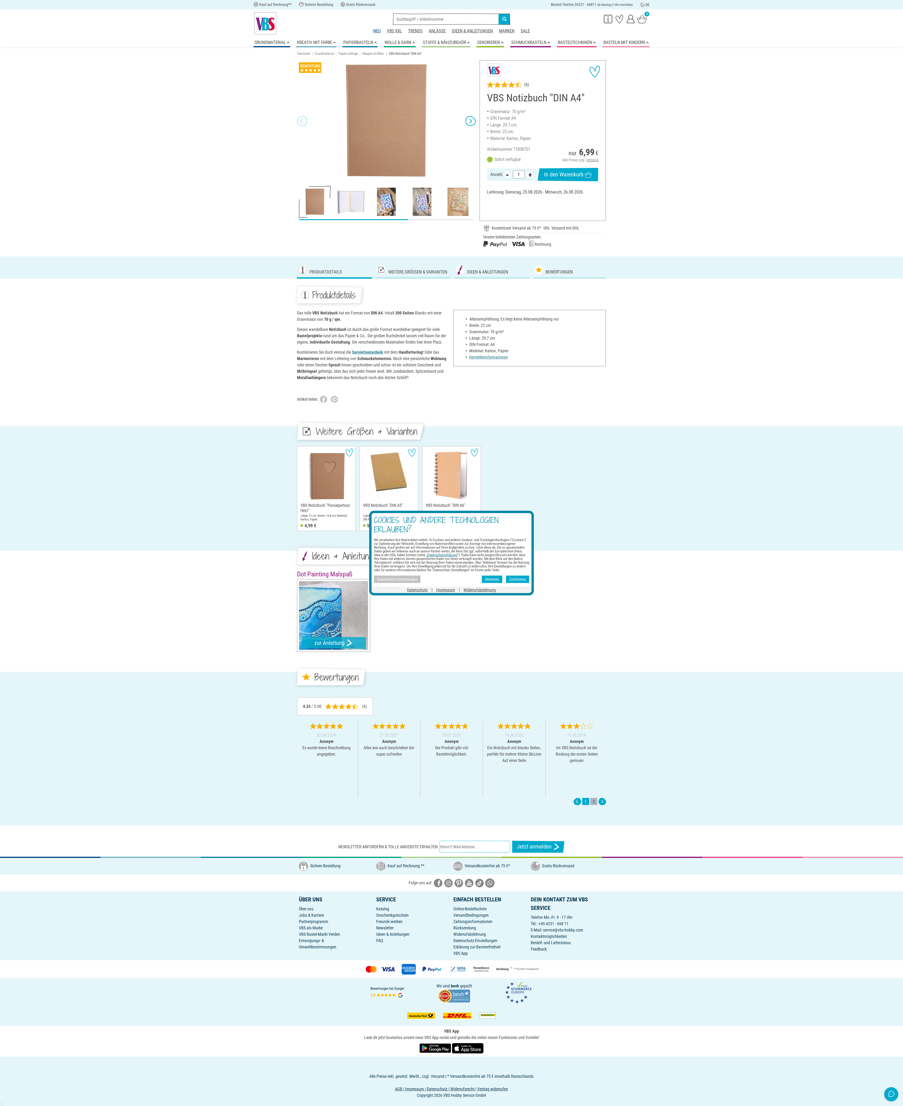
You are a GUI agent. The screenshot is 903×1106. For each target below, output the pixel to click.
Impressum (445, 589)
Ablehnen (492, 579)
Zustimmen (517, 579)
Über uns (306, 908)
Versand (592, 160)
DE (648, 5)
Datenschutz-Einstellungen (475, 940)
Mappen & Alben (373, 54)
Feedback (539, 949)
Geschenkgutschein (392, 915)
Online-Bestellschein (470, 908)
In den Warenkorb (563, 174)
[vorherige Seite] (577, 801)
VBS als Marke (311, 927)
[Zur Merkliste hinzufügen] (595, 71)
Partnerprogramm (313, 921)
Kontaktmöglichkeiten (549, 936)
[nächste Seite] (602, 801)
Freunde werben (389, 921)
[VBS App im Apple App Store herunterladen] (467, 1048)
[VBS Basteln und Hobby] (265, 23)
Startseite (303, 54)
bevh (455, 985)
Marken (507, 31)
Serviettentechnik (367, 352)
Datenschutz (417, 589)
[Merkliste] (619, 18)
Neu (377, 31)
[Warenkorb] (642, 18)
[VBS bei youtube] (469, 882)
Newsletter (385, 927)
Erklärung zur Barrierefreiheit (476, 946)
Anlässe (437, 31)
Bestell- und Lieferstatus (551, 942)
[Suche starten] (504, 19)
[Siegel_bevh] (454, 995)
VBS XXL (394, 31)
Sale (525, 31)
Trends (415, 31)
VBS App (460, 953)
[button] (302, 121)
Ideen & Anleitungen (472, 31)
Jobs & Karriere (311, 915)
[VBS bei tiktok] (479, 882)
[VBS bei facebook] (438, 882)
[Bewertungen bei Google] (387, 992)
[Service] (608, 18)
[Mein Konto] (630, 18)
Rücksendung (464, 927)
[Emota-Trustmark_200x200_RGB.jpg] (518, 992)
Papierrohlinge (348, 54)
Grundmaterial (324, 54)
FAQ (379, 940)
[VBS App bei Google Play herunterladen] (436, 1048)
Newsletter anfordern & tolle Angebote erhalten (388, 846)
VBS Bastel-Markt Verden (319, 934)
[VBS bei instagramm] (448, 882)
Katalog (382, 908)
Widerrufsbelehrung (469, 934)
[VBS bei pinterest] (458, 882)
